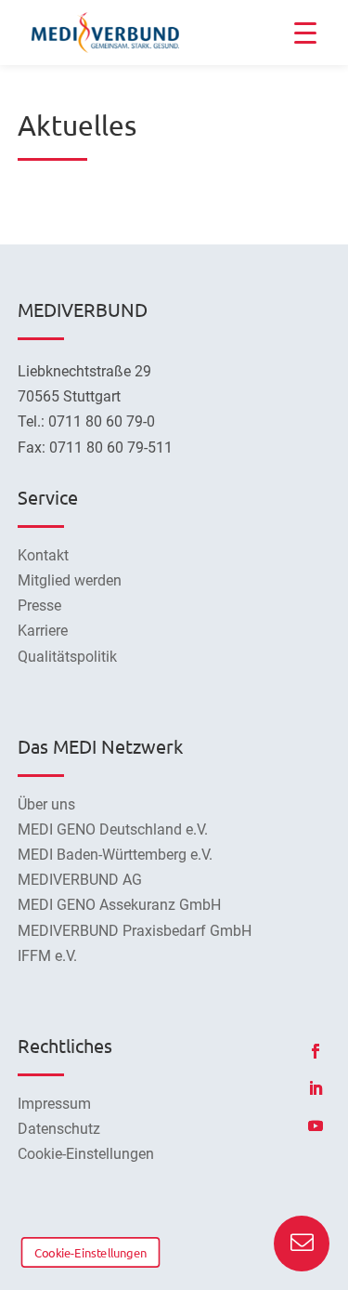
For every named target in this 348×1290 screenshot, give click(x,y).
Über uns (46, 804)
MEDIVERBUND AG (80, 880)
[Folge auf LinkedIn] (315, 1088)
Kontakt (43, 555)
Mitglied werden (70, 580)
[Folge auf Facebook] (315, 1051)
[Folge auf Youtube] (315, 1125)
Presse (39, 605)
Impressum (54, 1103)
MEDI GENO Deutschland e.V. (113, 829)
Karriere (43, 630)
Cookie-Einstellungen (90, 1251)
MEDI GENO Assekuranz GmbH (119, 905)
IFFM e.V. (47, 956)
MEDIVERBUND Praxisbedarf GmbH (134, 931)
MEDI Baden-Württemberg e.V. (115, 854)
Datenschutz (59, 1129)
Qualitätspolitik (67, 656)
